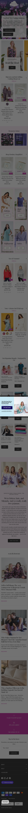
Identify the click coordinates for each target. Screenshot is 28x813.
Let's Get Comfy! (7, 407)
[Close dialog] (27, 397)
